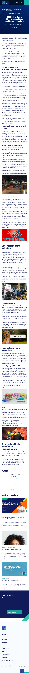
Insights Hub (5, 637)
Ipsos (3, 8)
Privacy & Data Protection (10, 666)
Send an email (14, 478)
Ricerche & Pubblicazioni (11, 8)
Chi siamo (4, 639)
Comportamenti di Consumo (7, 547)
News (3, 651)
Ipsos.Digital (5, 654)
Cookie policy (18, 666)
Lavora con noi (5, 646)
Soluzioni (4, 634)
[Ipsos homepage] (5, 3)
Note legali (4, 666)
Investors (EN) (5, 648)
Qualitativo (17, 13)
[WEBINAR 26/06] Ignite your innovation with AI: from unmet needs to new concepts (14, 518)
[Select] (21, 2)
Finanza (3, 578)
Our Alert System (24, 666)
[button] (17, 2)
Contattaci (4, 642)
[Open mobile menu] (26, 2)
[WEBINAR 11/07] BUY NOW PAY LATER (12, 580)
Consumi (11, 13)
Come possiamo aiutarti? (8, 602)
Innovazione (4, 514)
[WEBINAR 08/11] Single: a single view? (11, 549)
